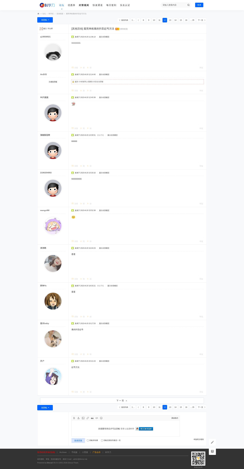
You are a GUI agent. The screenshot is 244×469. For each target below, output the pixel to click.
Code (96, 418)
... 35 (192, 20)
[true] (188, 5)
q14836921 (45, 37)
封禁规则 (84, 5)
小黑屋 (85, 452)
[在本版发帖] (212, 442)
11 (159, 20)
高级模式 (174, 418)
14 (176, 20)
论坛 (61, 5)
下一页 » (122, 400)
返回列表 (124, 20)
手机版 (74, 452)
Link (87, 418)
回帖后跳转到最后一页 (112, 440)
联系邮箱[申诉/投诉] (46, 452)
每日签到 (111, 5)
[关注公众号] (212, 451)
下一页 (200, 20)
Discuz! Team (73, 463)
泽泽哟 (43, 248)
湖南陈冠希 (45, 135)
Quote (92, 418)
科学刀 (38, 14)
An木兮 (43, 74)
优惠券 (71, 5)
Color (78, 418)
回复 (76, 68)
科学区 (51, 14)
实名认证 (125, 5)
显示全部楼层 (104, 37)
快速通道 (98, 5)
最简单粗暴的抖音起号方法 (76, 14)
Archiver (63, 452)
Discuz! (50, 463)
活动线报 (59, 14)
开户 (42, 361)
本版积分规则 (199, 439)
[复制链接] (124, 29)
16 (186, 20)
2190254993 (46, 173)
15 (181, 20)
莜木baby (44, 323)
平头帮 (50, 29)
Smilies (101, 418)
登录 (199, 5)
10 (154, 20)
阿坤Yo (43, 286)
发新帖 (44, 20)
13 (170, 20)
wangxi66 (44, 210)
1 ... (133, 20)
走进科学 (130, 429)
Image (83, 418)
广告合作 (97, 452)
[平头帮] (41, 29)
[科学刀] (47, 5)
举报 (201, 68)
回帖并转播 (93, 440)
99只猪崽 (44, 97)
